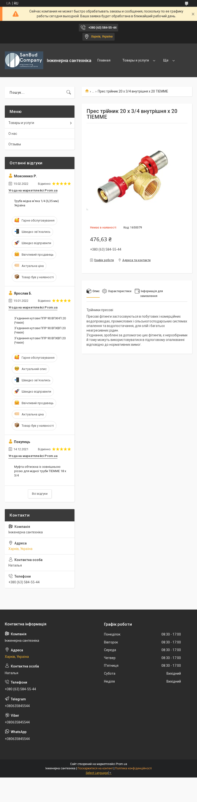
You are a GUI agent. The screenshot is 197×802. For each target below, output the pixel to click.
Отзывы (14, 144)
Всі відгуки (40, 493)
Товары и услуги (136, 60)
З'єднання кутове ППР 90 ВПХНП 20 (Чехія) (40, 320)
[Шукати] (68, 92)
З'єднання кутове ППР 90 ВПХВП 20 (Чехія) (40, 330)
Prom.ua (121, 764)
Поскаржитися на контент (95, 768)
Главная (104, 60)
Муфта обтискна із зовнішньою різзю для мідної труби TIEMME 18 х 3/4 (40, 471)
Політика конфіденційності (133, 768)
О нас (12, 134)
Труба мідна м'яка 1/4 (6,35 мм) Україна (36, 203)
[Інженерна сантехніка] (24, 60)
